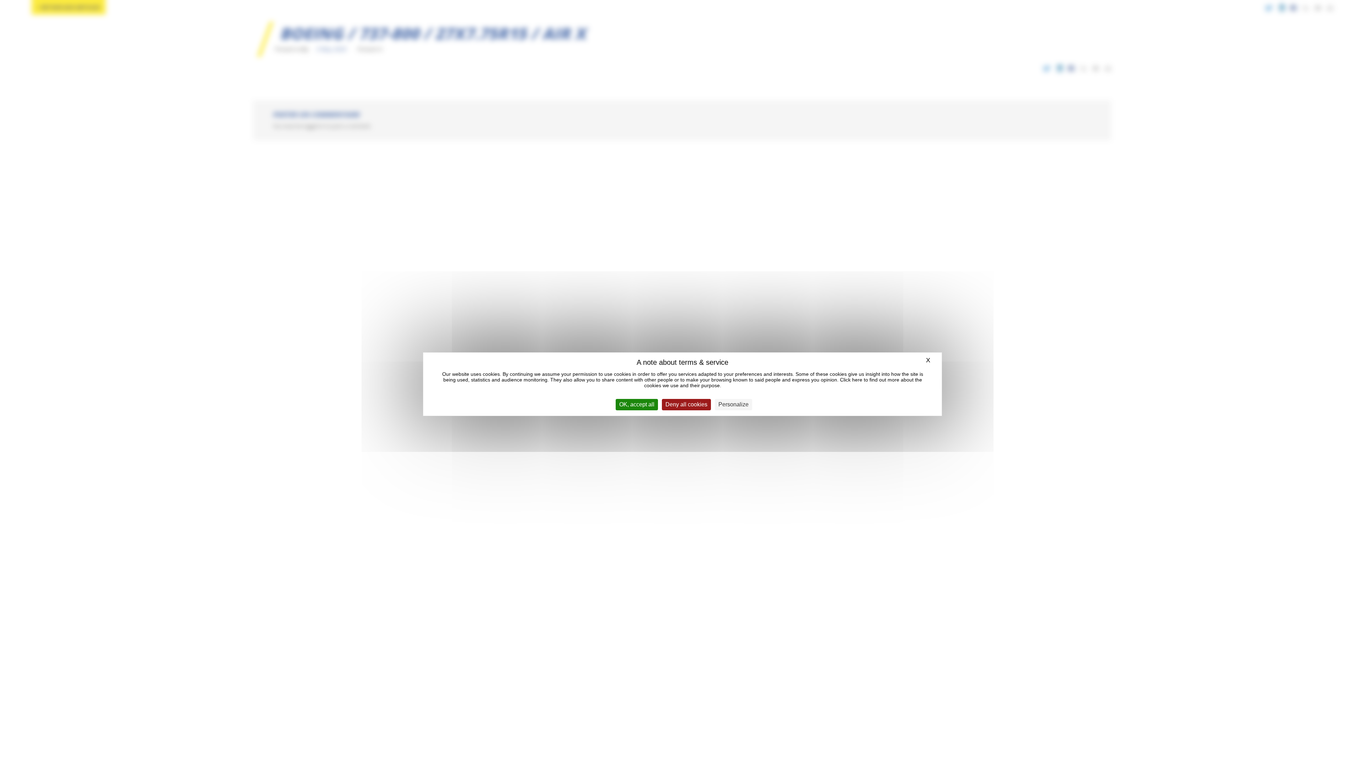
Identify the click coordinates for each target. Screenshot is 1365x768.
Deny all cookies (686, 404)
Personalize (733, 404)
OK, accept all (636, 404)
